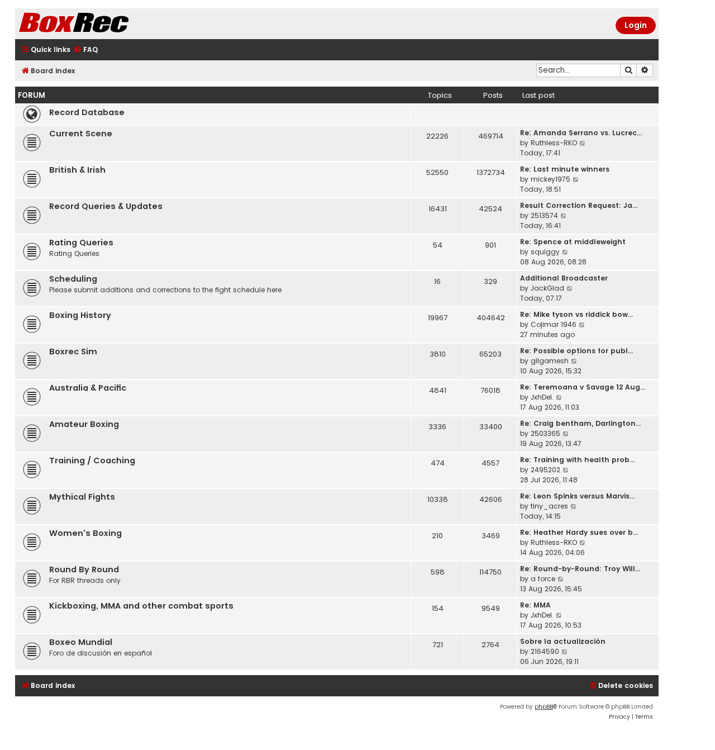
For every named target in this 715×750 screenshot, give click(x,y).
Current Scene (80, 133)
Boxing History (80, 315)
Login (636, 25)
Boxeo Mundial (80, 642)
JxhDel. (542, 397)
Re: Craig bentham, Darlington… (580, 423)
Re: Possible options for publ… (576, 350)
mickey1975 (550, 179)
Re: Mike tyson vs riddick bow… (576, 314)
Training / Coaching (92, 460)
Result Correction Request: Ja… (578, 205)
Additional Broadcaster (564, 278)
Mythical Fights (82, 496)
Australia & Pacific (87, 387)
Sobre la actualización (563, 641)
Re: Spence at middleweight (573, 241)
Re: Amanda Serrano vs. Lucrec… (581, 132)
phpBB (544, 706)
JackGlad (547, 288)
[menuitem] (85, 50)
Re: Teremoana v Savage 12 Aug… (582, 387)
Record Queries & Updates (106, 206)
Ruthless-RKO (554, 143)
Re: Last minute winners (564, 169)
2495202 (545, 469)
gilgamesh (550, 360)
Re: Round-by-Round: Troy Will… (580, 568)
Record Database (87, 112)
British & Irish (77, 169)
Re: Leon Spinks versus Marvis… (577, 496)
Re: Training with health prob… (577, 459)
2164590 (545, 651)
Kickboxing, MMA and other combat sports (141, 605)
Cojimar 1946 (553, 324)
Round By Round (84, 569)
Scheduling (73, 278)
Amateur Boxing (84, 424)
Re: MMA (535, 605)
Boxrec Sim (73, 351)
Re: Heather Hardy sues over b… (579, 532)
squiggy (545, 252)
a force (543, 578)
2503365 (545, 433)
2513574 (544, 215)
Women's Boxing (85, 533)
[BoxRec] (101, 23)
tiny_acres (549, 506)
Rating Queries (81, 242)
